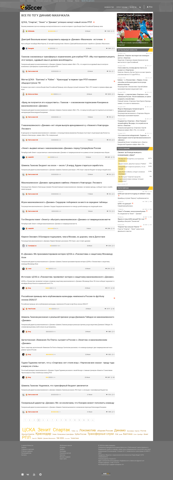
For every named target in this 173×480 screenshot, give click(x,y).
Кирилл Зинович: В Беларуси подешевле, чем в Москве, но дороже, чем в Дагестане (63, 237)
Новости (109, 7)
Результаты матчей (65, 453)
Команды (70, 1)
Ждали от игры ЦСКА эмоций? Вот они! (131, 219)
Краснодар (43, 434)
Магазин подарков (65, 457)
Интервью (62, 447)
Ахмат (146, 434)
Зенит (44, 430)
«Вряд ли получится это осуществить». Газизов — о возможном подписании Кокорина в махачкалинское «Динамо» (64, 104)
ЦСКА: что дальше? (124, 203)
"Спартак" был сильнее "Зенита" (128, 227)
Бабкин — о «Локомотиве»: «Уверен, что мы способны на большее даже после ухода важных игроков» (132, 82)
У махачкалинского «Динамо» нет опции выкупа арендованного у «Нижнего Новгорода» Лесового (65, 127)
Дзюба (120, 434)
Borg (29, 288)
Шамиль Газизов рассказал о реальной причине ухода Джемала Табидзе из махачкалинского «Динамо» (67, 319)
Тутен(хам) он (32, 245)
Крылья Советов (28, 434)
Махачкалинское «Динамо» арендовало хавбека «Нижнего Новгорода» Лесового (61, 182)
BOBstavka (31, 31)
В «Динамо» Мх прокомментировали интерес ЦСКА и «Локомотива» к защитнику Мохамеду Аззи (67, 256)
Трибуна (62, 449)
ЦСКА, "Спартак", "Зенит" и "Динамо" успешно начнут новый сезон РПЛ (56, 22)
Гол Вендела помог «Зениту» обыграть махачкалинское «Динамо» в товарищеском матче (65, 219)
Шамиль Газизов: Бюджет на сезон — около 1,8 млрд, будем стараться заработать (62, 165)
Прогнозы (122, 7)
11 (70, 420)
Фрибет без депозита (87, 1)
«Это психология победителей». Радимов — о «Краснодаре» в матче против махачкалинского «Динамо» (134, 138)
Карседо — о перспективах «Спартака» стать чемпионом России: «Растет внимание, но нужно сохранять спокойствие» (134, 97)
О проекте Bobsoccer (27, 445)
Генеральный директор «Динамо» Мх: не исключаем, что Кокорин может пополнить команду (67, 403)
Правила (22, 1)
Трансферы (30, 1)
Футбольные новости (66, 445)
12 (74, 420)
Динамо (120, 430)
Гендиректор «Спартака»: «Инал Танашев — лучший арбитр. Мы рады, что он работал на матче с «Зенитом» (133, 123)
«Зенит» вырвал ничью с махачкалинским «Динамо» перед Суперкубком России (61, 148)
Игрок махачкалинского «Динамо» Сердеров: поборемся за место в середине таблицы (64, 202)
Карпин (137, 431)
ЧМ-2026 (60, 438)
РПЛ (26, 437)
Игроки (77, 1)
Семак (54, 434)
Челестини (75, 438)
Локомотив (87, 430)
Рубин (73, 431)
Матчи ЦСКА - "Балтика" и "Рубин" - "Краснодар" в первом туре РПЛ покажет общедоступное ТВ (59, 81)
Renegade (31, 48)
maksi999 (31, 157)
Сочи (134, 434)
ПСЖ (116, 434)
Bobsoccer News (33, 94)
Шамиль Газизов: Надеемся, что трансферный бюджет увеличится (54, 385)
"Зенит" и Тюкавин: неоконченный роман (131, 211)
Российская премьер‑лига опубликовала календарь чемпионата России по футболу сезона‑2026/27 (62, 298)
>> (93, 420)
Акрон (40, 438)
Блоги (133, 7)
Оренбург (140, 434)
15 (88, 420)
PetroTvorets (32, 308)
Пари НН (34, 438)
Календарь (63, 451)
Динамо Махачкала (49, 438)
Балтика (127, 434)
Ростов (143, 431)
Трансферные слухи (101, 433)
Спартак (61, 429)
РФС (77, 431)
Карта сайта (63, 459)
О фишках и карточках (27, 449)
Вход (150, 7)
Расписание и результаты (43, 1)
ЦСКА (28, 430)
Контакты (24, 455)
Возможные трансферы (65, 434)
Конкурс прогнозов (59, 1)
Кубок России (80, 434)
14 (83, 420)
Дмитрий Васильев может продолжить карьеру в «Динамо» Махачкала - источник (62, 39)
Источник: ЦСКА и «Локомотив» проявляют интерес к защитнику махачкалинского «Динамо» (67, 277)
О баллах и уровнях (27, 451)
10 (65, 420)
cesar (29, 268)
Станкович (67, 438)
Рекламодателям (26, 453)
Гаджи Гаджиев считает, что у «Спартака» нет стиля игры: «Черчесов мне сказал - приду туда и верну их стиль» (67, 364)
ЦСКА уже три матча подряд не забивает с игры (134, 194)
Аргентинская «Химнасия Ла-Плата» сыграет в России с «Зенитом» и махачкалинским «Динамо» (64, 341)
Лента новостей (33, 71)
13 (79, 420)
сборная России (105, 430)
